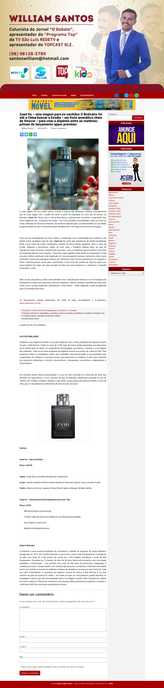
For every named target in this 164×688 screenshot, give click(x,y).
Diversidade (114, 203)
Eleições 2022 (115, 214)
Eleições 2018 (114, 208)
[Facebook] (116, 95)
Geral (111, 224)
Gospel (111, 227)
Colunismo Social (59, 95)
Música (111, 240)
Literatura (113, 235)
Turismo (112, 262)
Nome (23, 636)
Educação (113, 206)
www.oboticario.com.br (30, 303)
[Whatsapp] (136, 95)
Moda (111, 238)
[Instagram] (121, 95)
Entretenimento (87, 95)
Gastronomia (114, 222)
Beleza (111, 195)
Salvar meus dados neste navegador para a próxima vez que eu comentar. (53, 667)
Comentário (25, 607)
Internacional (114, 230)
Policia (111, 248)
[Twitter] (126, 95)
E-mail (23, 646)
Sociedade (113, 259)
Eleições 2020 (115, 211)
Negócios (113, 243)
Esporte (112, 219)
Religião (112, 254)
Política (44, 95)
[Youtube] (131, 95)
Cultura (112, 200)
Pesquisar (113, 114)
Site (21, 657)
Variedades (113, 265)
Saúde (73, 95)
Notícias (112, 246)
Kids (110, 232)
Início (34, 95)
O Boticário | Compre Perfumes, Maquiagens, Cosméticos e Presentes (49, 310)
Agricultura (113, 192)
